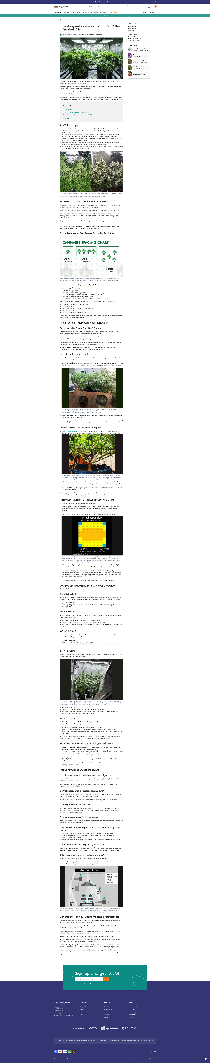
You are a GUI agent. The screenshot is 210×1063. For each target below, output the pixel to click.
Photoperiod (76, 12)
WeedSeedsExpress (71, 35)
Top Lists (130, 32)
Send (106, 979)
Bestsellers (85, 12)
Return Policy (132, 1012)
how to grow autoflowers (89, 945)
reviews (106, 1014)
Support (152, 12)
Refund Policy (132, 1014)
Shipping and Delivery (135, 1007)
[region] (105, 15)
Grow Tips (131, 30)
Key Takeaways (68, 110)
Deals (115, 12)
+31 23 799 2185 (58, 1013)
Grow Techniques (133, 40)
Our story (107, 1007)
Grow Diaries (132, 28)
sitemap (82, 1012)
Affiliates (106, 1017)
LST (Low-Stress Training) (70, 431)
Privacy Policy (138, 1059)
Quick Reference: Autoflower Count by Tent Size (78, 115)
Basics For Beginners (134, 38)
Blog (144, 12)
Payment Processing (134, 1009)
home (56, 20)
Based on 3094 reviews (106, 2)
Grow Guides (132, 26)
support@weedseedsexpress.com (63, 1015)
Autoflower (66, 12)
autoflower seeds (78, 950)
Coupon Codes (84, 1007)
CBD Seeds (94, 12)
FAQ (81, 1014)
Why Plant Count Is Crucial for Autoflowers (76, 112)
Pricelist (82, 1009)
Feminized (57, 12)
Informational (132, 34)
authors (106, 1012)
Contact (131, 1017)
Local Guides (132, 36)
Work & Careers (108, 1009)
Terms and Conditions (149, 1059)
